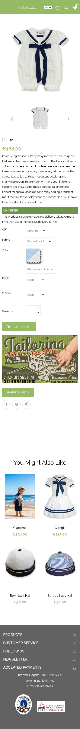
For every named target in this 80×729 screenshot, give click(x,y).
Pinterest (26, 404)
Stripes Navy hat (60, 595)
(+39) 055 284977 (51, 675)
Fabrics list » (18, 392)
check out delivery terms (41, 221)
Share (6, 404)
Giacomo (20, 528)
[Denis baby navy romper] (40, 59)
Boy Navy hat (20, 595)
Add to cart (19, 327)
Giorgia (60, 528)
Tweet (16, 404)
